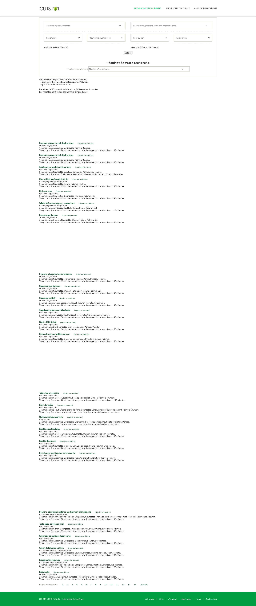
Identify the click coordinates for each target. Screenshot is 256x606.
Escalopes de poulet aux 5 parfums (55, 167)
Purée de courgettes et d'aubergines (56, 143)
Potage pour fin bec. (48, 215)
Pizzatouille (44, 572)
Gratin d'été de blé (47, 322)
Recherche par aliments (147, 8)
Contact (172, 599)
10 (105, 584)
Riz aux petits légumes (49, 560)
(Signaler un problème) (85, 143)
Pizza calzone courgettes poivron (54, 334)
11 (111, 584)
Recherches (211, 599)
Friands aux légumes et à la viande (54, 310)
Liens (198, 599)
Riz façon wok (45, 191)
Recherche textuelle (178, 8)
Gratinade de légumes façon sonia (55, 536)
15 (135, 584)
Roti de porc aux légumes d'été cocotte (57, 453)
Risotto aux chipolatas (49, 429)
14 (129, 584)
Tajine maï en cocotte (49, 393)
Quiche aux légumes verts (51, 417)
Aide (161, 599)
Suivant (144, 584)
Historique (186, 599)
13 (123, 584)
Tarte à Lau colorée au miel (51, 524)
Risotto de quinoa (47, 441)
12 (117, 584)
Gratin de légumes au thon (51, 548)
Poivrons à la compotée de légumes (55, 274)
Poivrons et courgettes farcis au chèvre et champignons (65, 511)
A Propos (149, 599)
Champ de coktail (47, 298)
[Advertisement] (128, 116)
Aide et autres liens (205, 8)
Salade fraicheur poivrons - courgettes (57, 203)
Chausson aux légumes (49, 286)
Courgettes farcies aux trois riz (53, 179)
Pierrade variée (46, 405)
